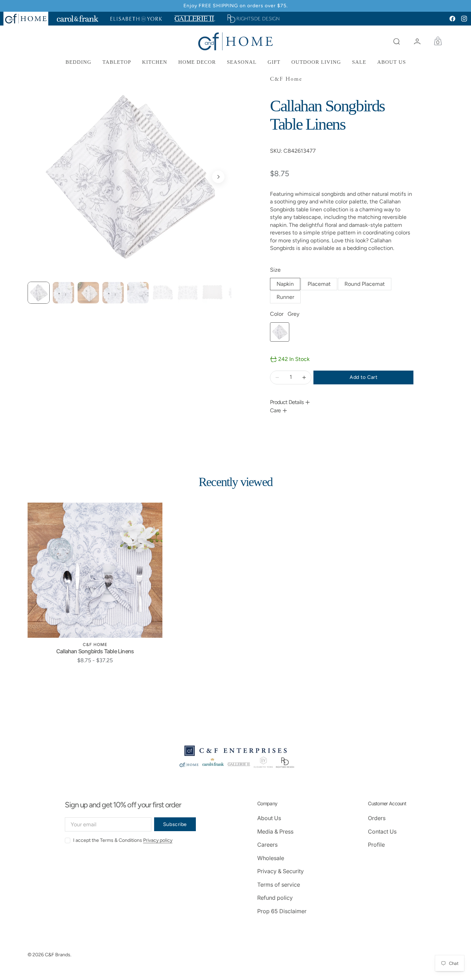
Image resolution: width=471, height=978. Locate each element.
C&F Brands (57, 955)
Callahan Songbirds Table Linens (95, 651)
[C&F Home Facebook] (452, 18)
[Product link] (95, 570)
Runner (289, 298)
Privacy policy (157, 840)
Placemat (322, 285)
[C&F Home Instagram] (464, 18)
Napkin (288, 285)
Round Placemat (367, 285)
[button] (396, 41)
